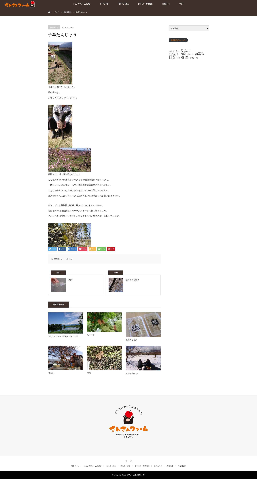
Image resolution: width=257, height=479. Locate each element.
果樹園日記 (54, 27)
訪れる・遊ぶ (124, 4)
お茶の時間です (132, 373)
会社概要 (170, 466)
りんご (185, 50)
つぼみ (51, 373)
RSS (131, 460)
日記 (70, 259)
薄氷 (89, 373)
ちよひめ (91, 335)
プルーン (191, 54)
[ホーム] (49, 9)
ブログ (181, 4)
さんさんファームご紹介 (82, 4)
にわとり (172, 51)
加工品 (199, 53)
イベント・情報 (177, 54)
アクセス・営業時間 (145, 4)
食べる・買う (105, 4)
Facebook (126, 460)
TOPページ (75, 466)
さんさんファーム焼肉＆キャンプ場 (63, 336)
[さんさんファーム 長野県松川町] (128, 438)
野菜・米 (194, 58)
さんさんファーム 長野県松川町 (133, 475)
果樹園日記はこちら (178, 40)
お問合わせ (166, 4)
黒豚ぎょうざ (131, 340)
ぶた (177, 51)
